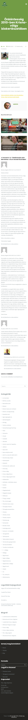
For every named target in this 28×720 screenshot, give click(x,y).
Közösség (5, 468)
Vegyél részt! (6, 566)
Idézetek (5, 441)
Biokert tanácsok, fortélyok (9, 409)
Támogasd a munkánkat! (9, 674)
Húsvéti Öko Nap (5, 596)
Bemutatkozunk (6, 403)
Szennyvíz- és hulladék (8, 531)
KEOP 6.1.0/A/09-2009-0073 (10, 455)
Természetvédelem (7, 544)
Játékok (5, 447)
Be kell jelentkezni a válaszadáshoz (9, 244)
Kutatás (4, 485)
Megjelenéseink (6, 490)
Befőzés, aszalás (7, 400)
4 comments (4, 48)
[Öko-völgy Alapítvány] (4, 4)
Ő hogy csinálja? (6, 498)
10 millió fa (4, 600)
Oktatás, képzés (7, 517)
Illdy (8, 716)
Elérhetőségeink (6, 419)
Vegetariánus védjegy (8, 563)
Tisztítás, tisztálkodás (8, 547)
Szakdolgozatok (7, 528)
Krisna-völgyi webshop (8, 630)
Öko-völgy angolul (7, 633)
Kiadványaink (6, 460)
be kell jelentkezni (17, 376)
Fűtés (4, 430)
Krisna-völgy (6, 471)
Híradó (4, 436)
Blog (4, 653)
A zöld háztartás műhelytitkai (10, 616)
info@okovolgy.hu (8, 692)
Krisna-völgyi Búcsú (7, 474)
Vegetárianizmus (7, 561)
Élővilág (4, 422)
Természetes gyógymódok (9, 542)
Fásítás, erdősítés (7, 425)
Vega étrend (5, 555)
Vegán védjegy (6, 558)
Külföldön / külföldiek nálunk (10, 482)
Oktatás (5, 512)
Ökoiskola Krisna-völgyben (9, 635)
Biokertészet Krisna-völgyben (10, 619)
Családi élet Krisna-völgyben (10, 622)
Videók (4, 569)
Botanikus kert (6, 414)
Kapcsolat (5, 449)
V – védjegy (5, 550)
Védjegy (5, 552)
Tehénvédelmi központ (8, 539)
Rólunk (4, 647)
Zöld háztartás (6, 577)
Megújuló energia (7, 493)
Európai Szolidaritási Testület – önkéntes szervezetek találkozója (11, 604)
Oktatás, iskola (6, 514)
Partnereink (5, 523)
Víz (3, 571)
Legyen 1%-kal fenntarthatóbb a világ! (10, 588)
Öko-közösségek (7, 501)
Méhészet (5, 495)
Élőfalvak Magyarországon (9, 624)
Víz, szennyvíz (6, 574)
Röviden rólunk (6, 525)
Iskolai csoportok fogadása (9, 444)
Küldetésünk (6, 479)
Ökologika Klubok (7, 506)
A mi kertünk (6, 398)
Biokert (4, 406)
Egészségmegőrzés (7, 417)
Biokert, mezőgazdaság (8, 411)
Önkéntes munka (7, 671)
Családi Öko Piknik (6, 592)
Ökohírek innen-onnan (8, 504)
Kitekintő (5, 463)
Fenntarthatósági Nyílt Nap (9, 428)
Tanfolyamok (6, 536)
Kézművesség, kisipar (8, 457)
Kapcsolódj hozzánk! (8, 452)
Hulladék (5, 438)
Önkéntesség (19, 46)
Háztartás (5, 433)
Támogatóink (6, 533)
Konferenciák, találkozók (9, 466)
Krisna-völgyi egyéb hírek (9, 476)
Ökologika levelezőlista (8, 509)
